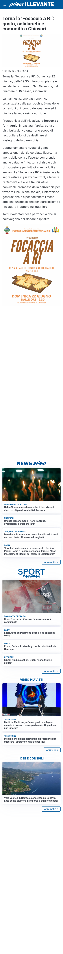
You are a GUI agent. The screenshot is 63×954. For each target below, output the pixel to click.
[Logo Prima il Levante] (31, 4)
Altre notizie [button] (51, 562)
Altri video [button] (52, 749)
